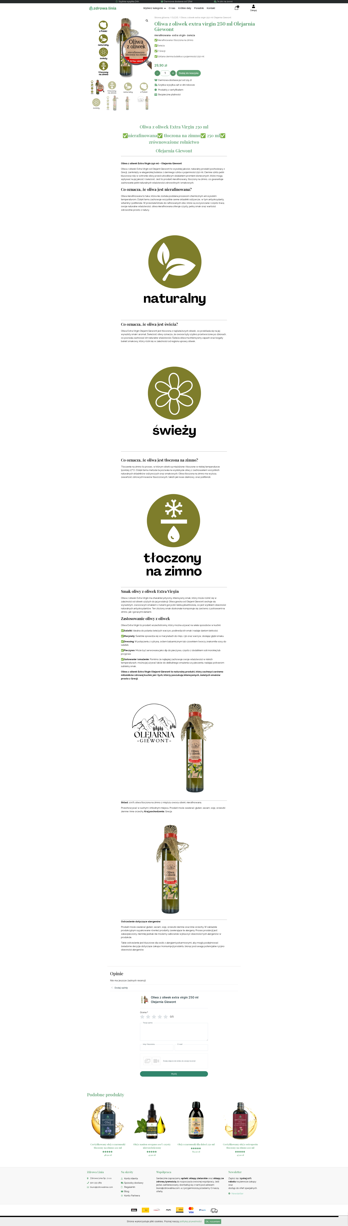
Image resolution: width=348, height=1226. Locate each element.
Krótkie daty (184, 8)
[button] (147, 20)
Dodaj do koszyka (188, 73)
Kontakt (211, 8)
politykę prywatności (190, 1221)
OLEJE (174, 17)
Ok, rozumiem (213, 1221)
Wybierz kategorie (153, 8)
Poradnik (199, 8)
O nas (172, 8)
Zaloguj (253, 10)
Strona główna (161, 17)
